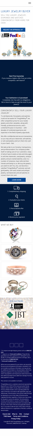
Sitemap (24, 423)
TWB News (7, 416)
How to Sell (6, 414)
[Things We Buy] (10, 3)
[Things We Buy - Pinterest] (21, 345)
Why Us (14, 414)
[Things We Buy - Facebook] (12, 345)
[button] (28, 432)
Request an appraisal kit (13, 30)
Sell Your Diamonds (16, 274)
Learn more (16, 180)
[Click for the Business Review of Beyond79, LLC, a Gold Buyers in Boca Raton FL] (5, 35)
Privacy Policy (15, 418)
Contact (26, 414)
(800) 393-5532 (14, 359)
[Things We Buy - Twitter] (16, 345)
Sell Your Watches (16, 256)
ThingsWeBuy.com (6, 384)
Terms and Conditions (16, 354)
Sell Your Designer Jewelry (17, 292)
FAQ (20, 414)
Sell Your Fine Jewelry (16, 238)
